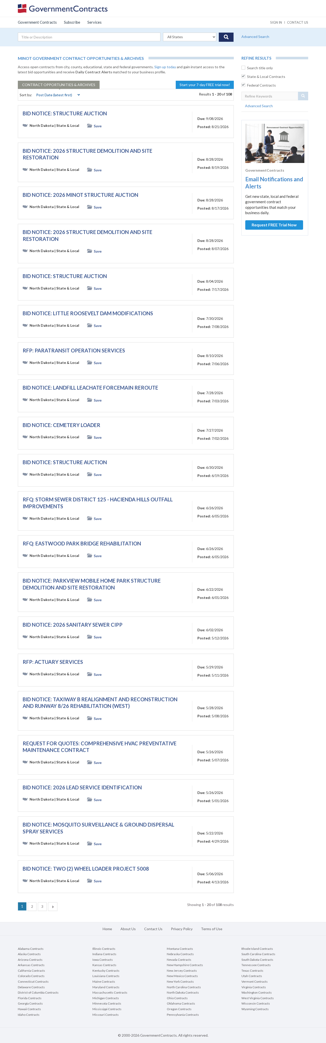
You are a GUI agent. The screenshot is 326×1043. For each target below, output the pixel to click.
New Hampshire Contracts (185, 965)
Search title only (260, 68)
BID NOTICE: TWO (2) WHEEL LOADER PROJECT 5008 (86, 869)
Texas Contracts (252, 970)
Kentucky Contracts (105, 970)
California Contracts (31, 970)
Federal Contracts (261, 85)
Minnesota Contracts (106, 1003)
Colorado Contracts (31, 976)
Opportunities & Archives (58, 85)
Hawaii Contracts (29, 1009)
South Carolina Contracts (258, 954)
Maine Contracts (103, 981)
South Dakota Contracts (257, 960)
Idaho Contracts (28, 1015)
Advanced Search (255, 36)
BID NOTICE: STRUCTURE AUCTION (65, 113)
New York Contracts (180, 981)
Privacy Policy (182, 929)
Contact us (297, 22)
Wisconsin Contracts (255, 1003)
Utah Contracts (251, 976)
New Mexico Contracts (182, 976)
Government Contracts (37, 22)
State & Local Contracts (266, 76)
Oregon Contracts (179, 1009)
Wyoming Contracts (255, 1009)
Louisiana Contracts (105, 976)
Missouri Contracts (105, 1015)
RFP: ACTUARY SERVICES (53, 662)
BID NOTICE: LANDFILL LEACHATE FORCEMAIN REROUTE (90, 388)
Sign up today (165, 67)
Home (107, 929)
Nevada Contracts (179, 960)
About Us (128, 929)
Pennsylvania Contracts (183, 1015)
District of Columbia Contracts (38, 992)
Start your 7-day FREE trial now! (205, 85)
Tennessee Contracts (256, 965)
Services (94, 22)
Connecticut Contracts (33, 981)
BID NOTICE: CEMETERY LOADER (61, 425)
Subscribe (72, 22)
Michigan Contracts (105, 998)
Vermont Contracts (254, 981)
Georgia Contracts (30, 1003)
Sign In (276, 22)
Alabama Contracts (31, 949)
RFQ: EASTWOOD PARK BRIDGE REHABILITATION (82, 543)
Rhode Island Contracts (257, 949)
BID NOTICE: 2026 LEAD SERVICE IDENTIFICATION (82, 787)
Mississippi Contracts (106, 1009)
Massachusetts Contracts (109, 992)
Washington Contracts (256, 992)
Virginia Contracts (253, 987)
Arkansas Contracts (31, 965)
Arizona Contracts (30, 960)
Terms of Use (211, 929)
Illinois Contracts (103, 949)
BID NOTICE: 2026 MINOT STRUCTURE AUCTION (80, 195)
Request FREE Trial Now (274, 224)
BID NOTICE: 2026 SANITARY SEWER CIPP (73, 625)
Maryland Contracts (105, 987)
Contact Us (153, 929)
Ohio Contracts (177, 998)
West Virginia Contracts (257, 998)
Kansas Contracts (104, 965)
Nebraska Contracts (180, 954)
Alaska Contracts (29, 954)
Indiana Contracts (104, 954)
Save (98, 126)
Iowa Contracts (102, 960)
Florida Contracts (30, 998)
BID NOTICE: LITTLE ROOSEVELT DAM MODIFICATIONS (88, 313)
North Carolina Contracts (184, 987)
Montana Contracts (180, 949)
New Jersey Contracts (182, 970)
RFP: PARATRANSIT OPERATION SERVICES (74, 350)
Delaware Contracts (31, 987)
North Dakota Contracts (183, 992)
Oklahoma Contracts (181, 1003)
